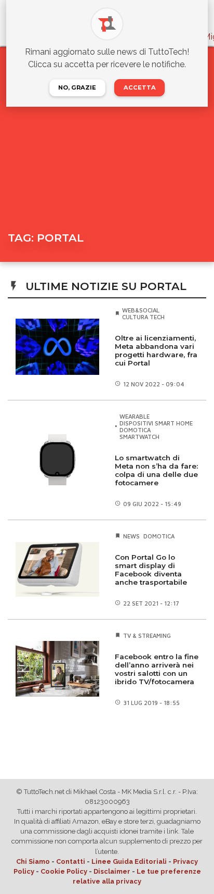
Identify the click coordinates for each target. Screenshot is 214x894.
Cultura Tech (143, 316)
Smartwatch (139, 436)
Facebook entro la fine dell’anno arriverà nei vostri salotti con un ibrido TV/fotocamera (156, 669)
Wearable (134, 416)
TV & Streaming (147, 635)
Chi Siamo (33, 861)
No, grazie (77, 87)
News (131, 536)
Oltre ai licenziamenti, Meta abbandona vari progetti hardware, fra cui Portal (156, 350)
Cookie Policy (64, 871)
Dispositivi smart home (156, 423)
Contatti (70, 861)
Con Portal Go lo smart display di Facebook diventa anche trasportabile (151, 569)
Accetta (140, 87)
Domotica (135, 429)
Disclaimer (111, 871)
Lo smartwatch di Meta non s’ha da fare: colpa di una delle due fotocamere (156, 470)
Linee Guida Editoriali (129, 861)
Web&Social (140, 310)
